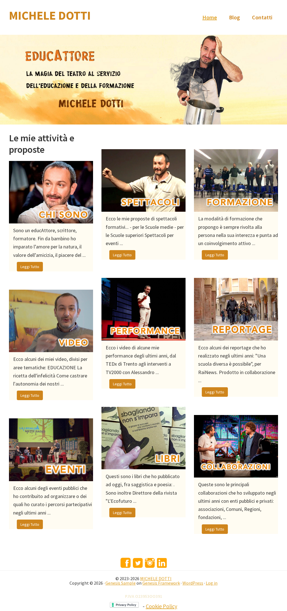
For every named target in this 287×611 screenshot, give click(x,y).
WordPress (192, 583)
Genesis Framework (161, 583)
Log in (211, 583)
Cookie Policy (161, 606)
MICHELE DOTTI (50, 15)
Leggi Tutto (29, 266)
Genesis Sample (120, 583)
